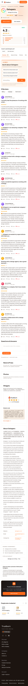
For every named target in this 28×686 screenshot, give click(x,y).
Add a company (5, 646)
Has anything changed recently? (10, 75)
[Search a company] (18, 2)
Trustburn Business (6, 662)
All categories (5, 642)
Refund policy (21, 683)
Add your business (6, 667)
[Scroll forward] (26, 603)
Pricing (3, 665)
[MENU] (2, 2)
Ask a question (6, 353)
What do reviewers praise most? (10, 72)
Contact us (4, 655)
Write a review (5, 644)
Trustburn (6, 626)
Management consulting (13, 6)
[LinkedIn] (9, 635)
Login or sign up (5, 674)
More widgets (6, 420)
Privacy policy (5, 683)
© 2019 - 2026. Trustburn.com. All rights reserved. (13, 680)
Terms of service (13, 683)
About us (4, 653)
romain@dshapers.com (20, 534)
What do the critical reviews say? (10, 69)
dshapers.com (18, 531)
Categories (3, 6)
